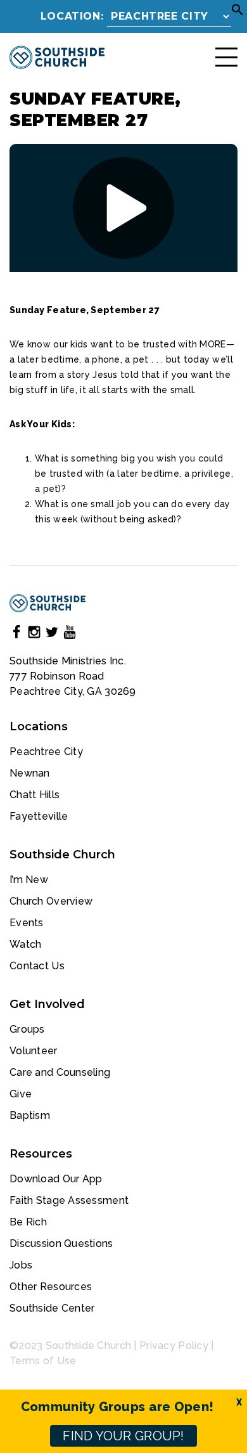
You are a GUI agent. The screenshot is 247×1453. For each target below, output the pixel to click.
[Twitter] (52, 634)
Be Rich (28, 1222)
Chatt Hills (35, 795)
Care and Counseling (60, 1072)
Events (27, 923)
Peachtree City (46, 752)
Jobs (21, 1265)
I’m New (29, 880)
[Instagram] (34, 634)
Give (21, 1094)
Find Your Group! (123, 1435)
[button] (237, 13)
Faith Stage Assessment (69, 1200)
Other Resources (51, 1287)
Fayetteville (39, 816)
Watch (25, 944)
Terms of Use (43, 1361)
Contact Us (37, 966)
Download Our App (56, 1179)
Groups (27, 1029)
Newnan (30, 773)
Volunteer (34, 1051)
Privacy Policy (173, 1346)
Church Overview (51, 901)
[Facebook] (16, 634)
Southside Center (52, 1308)
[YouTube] (70, 634)
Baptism (30, 1115)
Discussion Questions (61, 1243)
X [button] (239, 1402)
